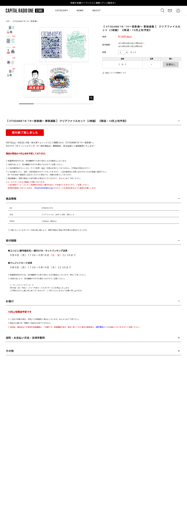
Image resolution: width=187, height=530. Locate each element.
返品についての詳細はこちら (115, 73)
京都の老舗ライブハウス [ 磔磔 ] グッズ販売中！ (93, 3)
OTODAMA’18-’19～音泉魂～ (79, 142)
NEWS (80, 10)
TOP (7, 21)
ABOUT (96, 10)
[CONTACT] (170, 10)
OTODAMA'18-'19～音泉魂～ (26, 21)
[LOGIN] (178, 10)
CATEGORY (61, 10)
